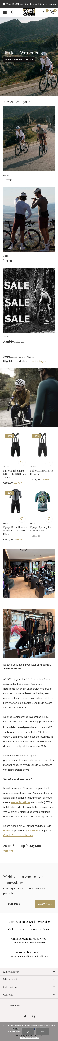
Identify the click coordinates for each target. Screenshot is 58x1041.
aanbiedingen (38, 361)
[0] (52, 12)
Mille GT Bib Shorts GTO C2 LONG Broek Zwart (14, 474)
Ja (28, 1031)
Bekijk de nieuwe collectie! (19, 59)
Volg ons (8, 850)
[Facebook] (25, 1016)
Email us (15, 1005)
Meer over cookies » (29, 1037)
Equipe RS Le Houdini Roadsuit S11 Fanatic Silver (15, 530)
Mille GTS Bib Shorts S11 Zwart (41, 472)
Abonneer (45, 903)
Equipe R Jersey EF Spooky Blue (40, 528)
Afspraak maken (12, 668)
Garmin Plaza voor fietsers (18, 835)
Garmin (7, 830)
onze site (33, 830)
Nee (42, 1031)
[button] (5, 12)
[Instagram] (33, 1016)
